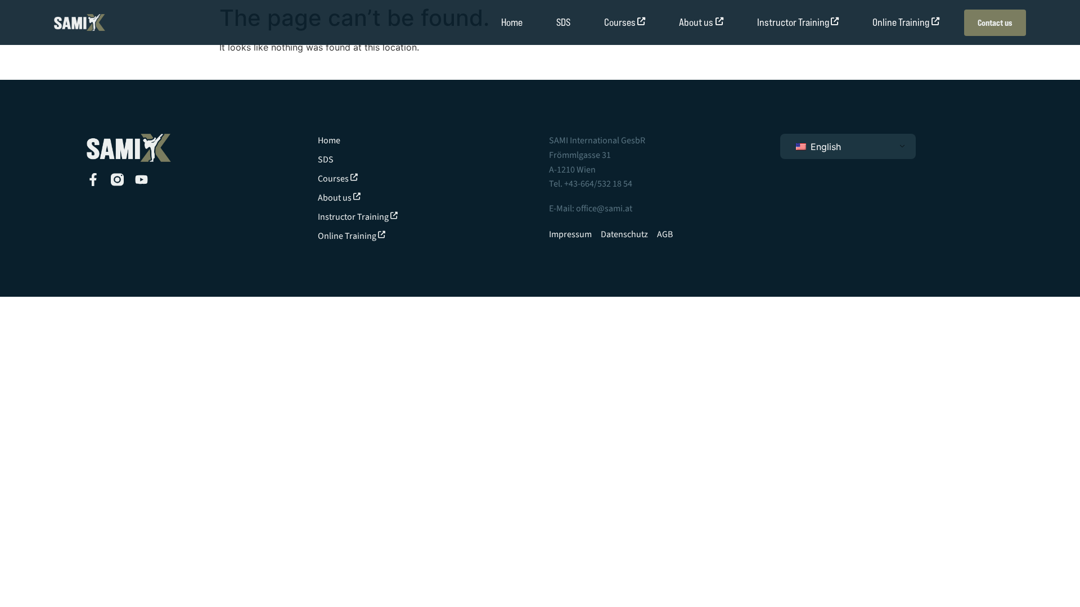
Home (512, 22)
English (824, 146)
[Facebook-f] (93, 179)
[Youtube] (141, 179)
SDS (563, 22)
